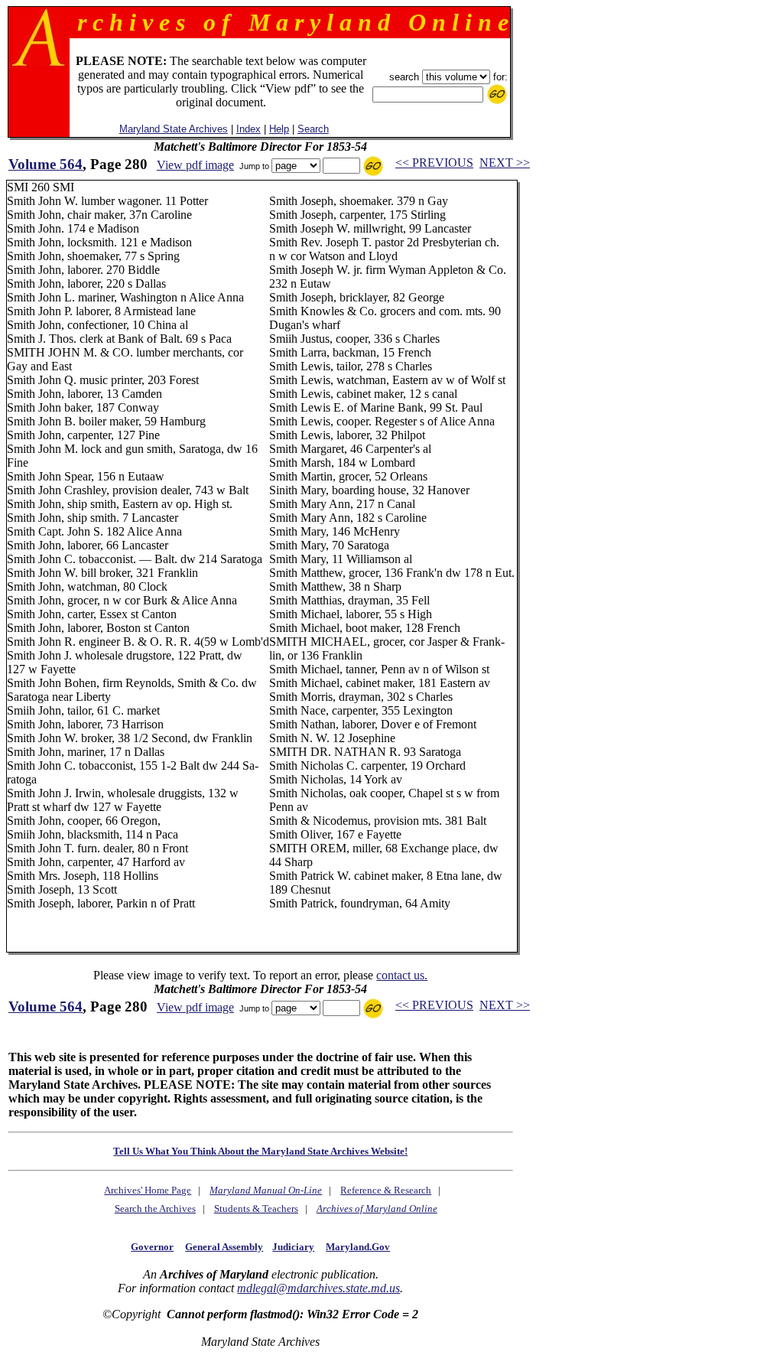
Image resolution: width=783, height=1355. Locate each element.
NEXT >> (504, 162)
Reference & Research (385, 1190)
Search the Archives (155, 1208)
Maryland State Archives (173, 129)
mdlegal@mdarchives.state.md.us (318, 1288)
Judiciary (293, 1246)
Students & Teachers (256, 1208)
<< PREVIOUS (434, 162)
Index (248, 129)
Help (279, 129)
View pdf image (195, 164)
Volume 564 (45, 164)
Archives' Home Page (147, 1190)
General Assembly (224, 1246)
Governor (152, 1246)
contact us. (401, 975)
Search (313, 129)
